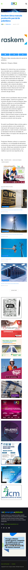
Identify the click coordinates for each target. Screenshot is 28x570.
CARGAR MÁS (14, 290)
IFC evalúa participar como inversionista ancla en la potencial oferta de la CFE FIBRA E (12, 209)
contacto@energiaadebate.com (11, 524)
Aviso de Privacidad (5, 563)
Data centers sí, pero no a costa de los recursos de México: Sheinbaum (10, 283)
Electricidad (5, 206)
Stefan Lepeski (5, 162)
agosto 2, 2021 (16, 24)
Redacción (8, 24)
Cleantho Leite (7, 159)
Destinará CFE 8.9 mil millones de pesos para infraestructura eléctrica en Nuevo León (12, 234)
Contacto (13, 563)
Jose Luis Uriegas (17, 159)
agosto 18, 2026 (5, 285)
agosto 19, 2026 (5, 211)
